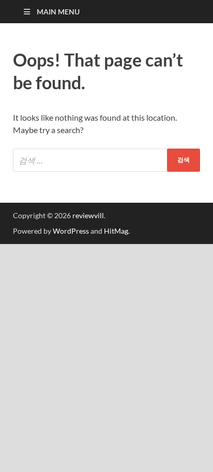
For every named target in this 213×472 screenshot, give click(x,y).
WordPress (71, 230)
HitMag (116, 230)
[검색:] (106, 160)
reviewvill (88, 215)
